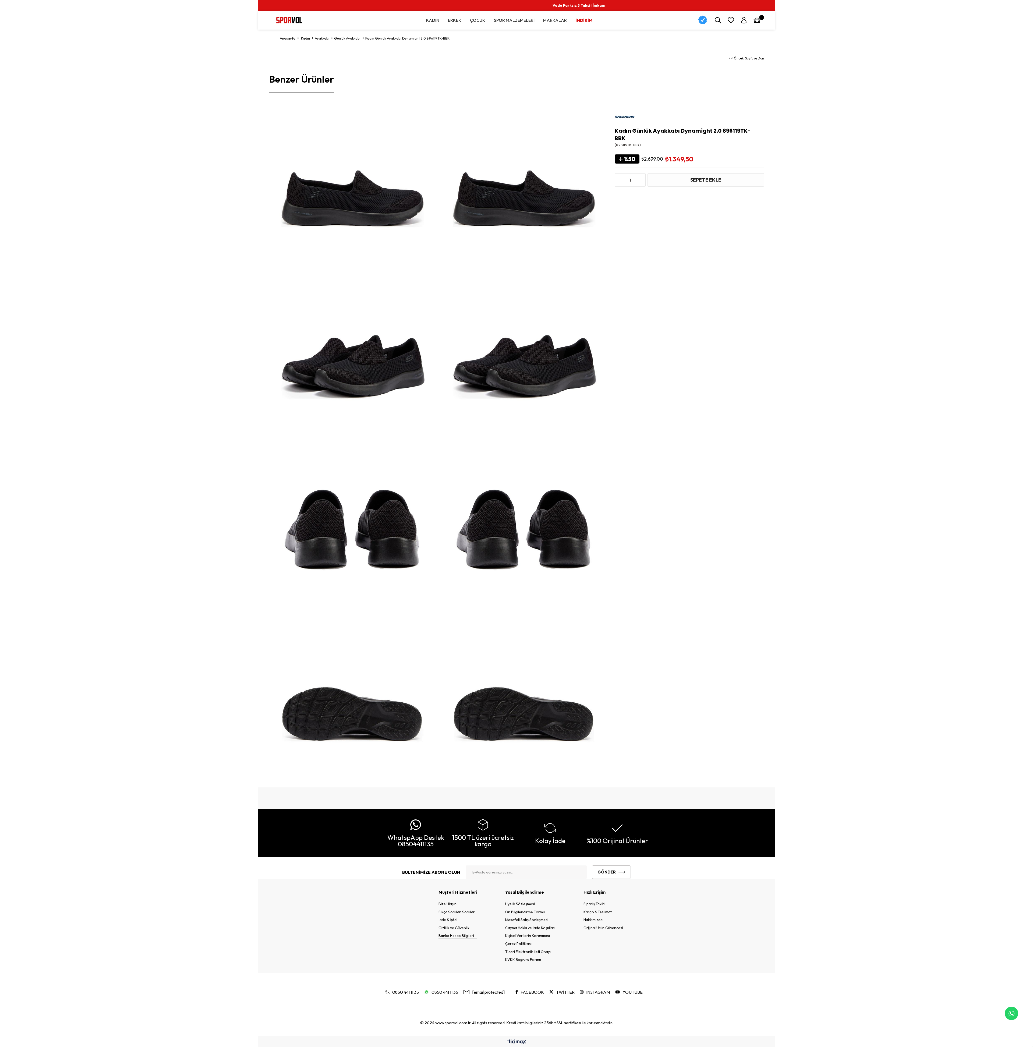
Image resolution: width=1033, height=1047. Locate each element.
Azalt (620, 180)
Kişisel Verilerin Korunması (527, 935)
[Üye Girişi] (744, 20)
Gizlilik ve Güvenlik (453, 927)
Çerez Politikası (518, 943)
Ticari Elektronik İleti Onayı (528, 951)
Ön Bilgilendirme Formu (525, 912)
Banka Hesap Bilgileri (456, 935)
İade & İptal (447, 919)
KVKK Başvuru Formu (523, 959)
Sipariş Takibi (594, 903)
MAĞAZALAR (931, 5)
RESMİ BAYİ (899, 5)
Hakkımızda (593, 919)
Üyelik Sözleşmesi (520, 903)
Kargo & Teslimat (597, 912)
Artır (640, 180)
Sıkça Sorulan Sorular (456, 912)
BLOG (959, 5)
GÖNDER (606, 872)
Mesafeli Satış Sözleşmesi (526, 919)
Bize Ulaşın (447, 903)
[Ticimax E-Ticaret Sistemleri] (516, 1042)
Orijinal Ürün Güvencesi (603, 927)
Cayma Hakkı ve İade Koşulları (530, 927)
